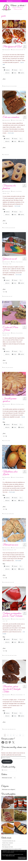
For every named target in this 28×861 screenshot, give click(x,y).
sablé (13, 582)
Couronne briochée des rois (8, 840)
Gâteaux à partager (19, 120)
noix (11, 582)
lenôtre (13, 513)
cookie (6, 367)
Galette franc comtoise (7, 842)
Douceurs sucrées (18, 49)
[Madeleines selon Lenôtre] (14, 456)
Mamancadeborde (7, 49)
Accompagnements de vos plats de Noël (11, 849)
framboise (7, 227)
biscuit (4, 582)
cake (3, 154)
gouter (8, 154)
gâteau (7, 296)
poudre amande (13, 227)
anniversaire (4, 296)
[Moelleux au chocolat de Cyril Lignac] (7, 802)
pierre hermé (11, 367)
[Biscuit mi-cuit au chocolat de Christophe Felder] (14, 671)
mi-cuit (15, 729)
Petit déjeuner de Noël (7, 847)
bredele (6, 582)
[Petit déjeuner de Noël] (14, 31)
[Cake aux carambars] (14, 102)
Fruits (17, 191)
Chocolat (17, 694)
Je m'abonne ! (7, 761)
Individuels (20, 191)
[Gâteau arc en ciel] (14, 244)
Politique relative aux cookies (10, 855)
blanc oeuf (4, 227)
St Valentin (15, 655)
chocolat (4, 367)
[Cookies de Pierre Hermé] (14, 312)
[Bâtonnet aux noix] (14, 530)
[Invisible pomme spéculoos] (14, 383)
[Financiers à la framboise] (14, 170)
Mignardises (4, 193)
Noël (22, 49)
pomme (6, 440)
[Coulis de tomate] (20, 802)
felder (10, 729)
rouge (12, 655)
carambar (6, 154)
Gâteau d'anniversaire (19, 261)
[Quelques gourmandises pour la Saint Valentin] (14, 598)
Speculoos (8, 440)
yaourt (11, 296)
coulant (8, 729)
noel (10, 582)
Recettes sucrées (11, 549)
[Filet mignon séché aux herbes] (7, 815)
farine (5, 513)
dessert (8, 655)
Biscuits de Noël (6, 845)
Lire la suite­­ (11, 133)
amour (4, 655)
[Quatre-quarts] (7, 828)
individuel (10, 513)
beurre (4, 513)
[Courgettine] (20, 815)
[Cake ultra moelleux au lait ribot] (20, 828)
